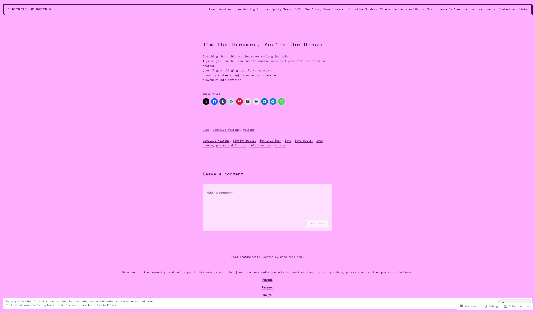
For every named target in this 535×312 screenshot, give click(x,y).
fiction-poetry (244, 140)
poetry (208, 145)
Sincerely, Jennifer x (30, 9)
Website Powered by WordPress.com (275, 257)
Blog (206, 130)
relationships (260, 145)
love (288, 140)
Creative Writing (226, 130)
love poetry (304, 140)
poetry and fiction (231, 145)
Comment (317, 223)
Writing (249, 130)
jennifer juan (270, 140)
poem (319, 140)
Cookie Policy (106, 305)
